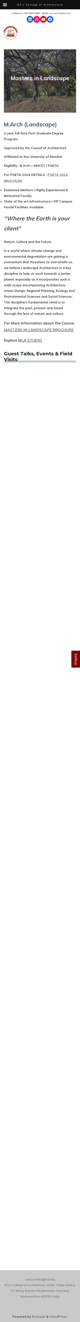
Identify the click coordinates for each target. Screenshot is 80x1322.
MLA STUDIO (30, 340)
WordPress (58, 1316)
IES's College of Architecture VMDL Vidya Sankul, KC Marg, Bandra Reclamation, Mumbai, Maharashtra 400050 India (40, 1291)
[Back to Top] (65, 1307)
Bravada (38, 1316)
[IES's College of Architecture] (10, 34)
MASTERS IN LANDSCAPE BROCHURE (39, 329)
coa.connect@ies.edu (60, 13)
